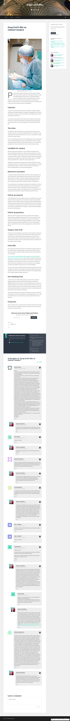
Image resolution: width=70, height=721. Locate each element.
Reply (40, 367)
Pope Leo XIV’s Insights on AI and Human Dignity (58, 45)
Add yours (39, 362)
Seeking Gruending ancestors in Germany (58, 43)
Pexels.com (30, 90)
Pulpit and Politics (35, 4)
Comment (38, 706)
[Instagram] (34, 10)
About (11, 17)
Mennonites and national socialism (35, 351)
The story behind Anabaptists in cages (57, 42)
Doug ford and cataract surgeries (38, 340)
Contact (18, 17)
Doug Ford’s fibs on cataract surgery (17, 28)
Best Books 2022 (35, 348)
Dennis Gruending (35, 337)
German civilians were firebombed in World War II (57, 41)
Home (6, 17)
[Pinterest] (36, 10)
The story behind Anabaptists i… (59, 60)
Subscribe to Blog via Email (57, 24)
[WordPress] (38, 10)
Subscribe (34, 317)
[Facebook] (31, 10)
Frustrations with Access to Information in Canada (57, 47)
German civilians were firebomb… (59, 55)
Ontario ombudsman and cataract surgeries (37, 343)
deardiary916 (17, 546)
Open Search (65, 17)
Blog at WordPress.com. (8, 718)
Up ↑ (66, 718)
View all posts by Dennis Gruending (17, 342)
